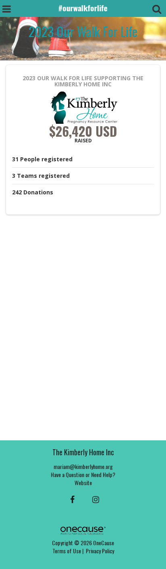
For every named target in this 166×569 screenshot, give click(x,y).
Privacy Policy (100, 550)
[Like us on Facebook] (71, 499)
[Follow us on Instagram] (93, 499)
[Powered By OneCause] (82, 529)
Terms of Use (66, 550)
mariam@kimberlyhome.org (83, 466)
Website (83, 482)
